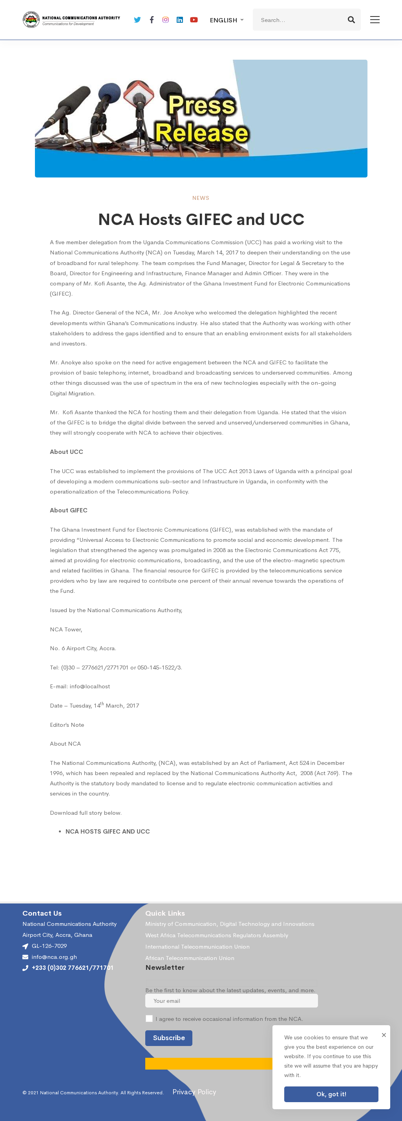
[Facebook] (151, 19)
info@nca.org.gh (54, 956)
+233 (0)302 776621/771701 (73, 967)
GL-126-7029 (49, 945)
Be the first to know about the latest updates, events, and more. (230, 990)
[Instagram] (165, 19)
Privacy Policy (194, 1092)
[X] (137, 19)
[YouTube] (194, 19)
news (201, 197)
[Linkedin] (180, 19)
